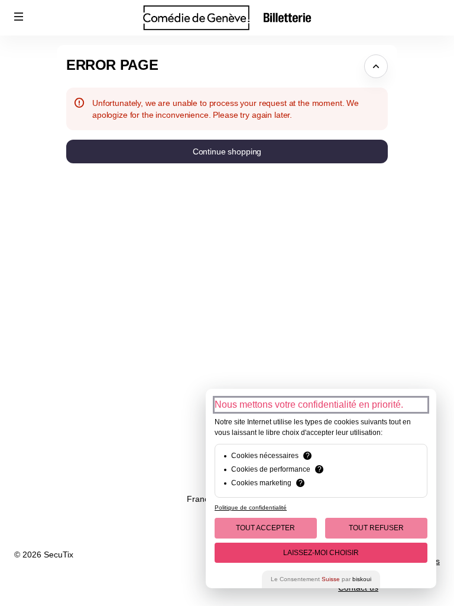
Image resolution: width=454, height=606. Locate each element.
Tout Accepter (265, 528)
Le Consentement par (321, 579)
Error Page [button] (112, 65)
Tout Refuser (376, 528)
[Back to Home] (227, 17)
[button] (19, 16)
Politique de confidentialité (251, 507)
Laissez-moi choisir (321, 553)
